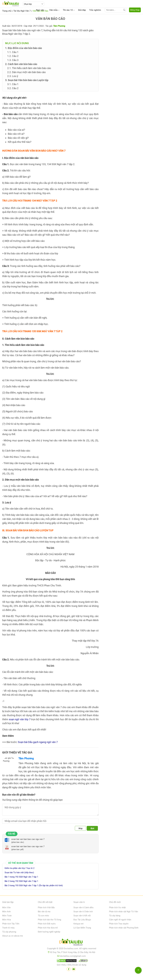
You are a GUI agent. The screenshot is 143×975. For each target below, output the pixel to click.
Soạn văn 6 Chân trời (83, 911)
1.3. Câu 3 (12, 60)
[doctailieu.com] (71, 942)
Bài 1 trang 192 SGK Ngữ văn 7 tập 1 (21, 877)
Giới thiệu (61, 965)
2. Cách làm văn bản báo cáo (21, 64)
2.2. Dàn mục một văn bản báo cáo (26, 72)
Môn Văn (6, 907)
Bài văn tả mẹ (44, 911)
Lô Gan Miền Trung (82, 927)
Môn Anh (6, 911)
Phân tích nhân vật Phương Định (123, 927)
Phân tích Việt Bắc (46, 907)
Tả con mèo (43, 915)
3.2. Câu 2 (12, 88)
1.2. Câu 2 (12, 56)
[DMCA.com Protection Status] (66, 961)
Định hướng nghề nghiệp (49, 932)
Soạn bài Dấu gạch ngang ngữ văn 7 (38, 742)
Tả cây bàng (114, 915)
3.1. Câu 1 (12, 84)
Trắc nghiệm (95, 10)
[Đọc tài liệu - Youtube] (74, 969)
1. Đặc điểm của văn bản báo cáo (23, 48)
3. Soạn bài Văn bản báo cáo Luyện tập (26, 80)
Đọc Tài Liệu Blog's (82, 919)
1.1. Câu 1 (12, 52)
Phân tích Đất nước (47, 923)
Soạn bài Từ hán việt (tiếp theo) (19, 872)
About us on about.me (12, 936)
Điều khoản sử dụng (77, 965)
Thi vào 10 (68, 10)
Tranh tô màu (8, 927)
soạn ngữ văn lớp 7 (19, 719)
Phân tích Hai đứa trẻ (48, 927)
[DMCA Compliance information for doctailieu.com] (82, 961)
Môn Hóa (6, 919)
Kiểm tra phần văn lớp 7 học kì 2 (19, 868)
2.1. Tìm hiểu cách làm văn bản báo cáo (29, 68)
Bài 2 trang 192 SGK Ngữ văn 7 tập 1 (21, 881)
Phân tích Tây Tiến (10, 923)
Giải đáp (82, 10)
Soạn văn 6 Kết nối (82, 915)
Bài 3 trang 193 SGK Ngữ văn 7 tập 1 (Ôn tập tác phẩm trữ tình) (34, 885)
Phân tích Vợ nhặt (117, 907)
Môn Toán (7, 915)
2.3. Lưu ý (12, 76)
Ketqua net (78, 923)
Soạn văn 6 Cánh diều (83, 907)
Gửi (92, 828)
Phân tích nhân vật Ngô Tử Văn (123, 911)
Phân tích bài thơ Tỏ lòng (49, 919)
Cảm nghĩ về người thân (120, 919)
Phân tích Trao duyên (118, 923)
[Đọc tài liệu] (69, 969)
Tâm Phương (26, 758)
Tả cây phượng (9, 932)
